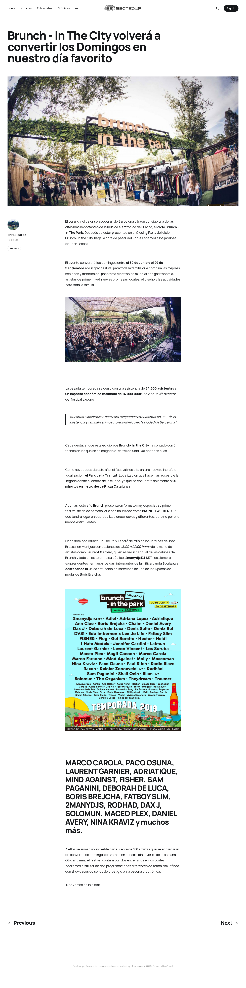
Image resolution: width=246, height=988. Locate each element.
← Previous (21, 922)
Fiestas (14, 248)
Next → (229, 922)
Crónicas (64, 8)
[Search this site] (217, 8)
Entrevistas (44, 8)
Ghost (169, 966)
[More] (76, 8)
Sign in (231, 8)
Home (11, 8)
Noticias (26, 8)
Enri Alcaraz (17, 235)
